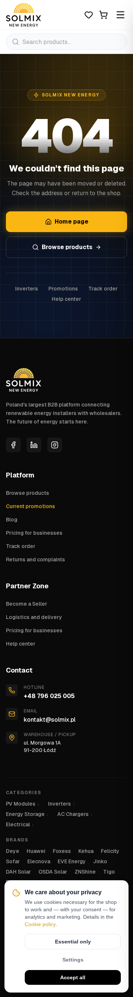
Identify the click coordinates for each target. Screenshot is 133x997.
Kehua (85, 851)
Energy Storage (25, 814)
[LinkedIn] (34, 445)
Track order (103, 288)
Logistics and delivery (34, 617)
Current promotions (30, 506)
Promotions (63, 288)
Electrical (18, 824)
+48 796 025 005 (49, 696)
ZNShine (85, 871)
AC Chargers (73, 814)
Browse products (67, 247)
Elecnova (38, 861)
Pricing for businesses (34, 533)
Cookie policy (40, 924)
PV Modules (20, 803)
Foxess (62, 851)
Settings (72, 960)
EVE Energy (72, 861)
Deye (12, 851)
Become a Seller (26, 603)
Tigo (109, 871)
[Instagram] (54, 445)
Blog (11, 519)
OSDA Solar (52, 871)
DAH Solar (18, 871)
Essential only (73, 942)
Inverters (26, 288)
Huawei (36, 851)
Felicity (110, 851)
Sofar (13, 861)
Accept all (72, 977)
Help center (66, 299)
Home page (71, 221)
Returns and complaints (35, 559)
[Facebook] (13, 445)
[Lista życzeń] (88, 14)
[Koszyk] (103, 14)
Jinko (100, 861)
